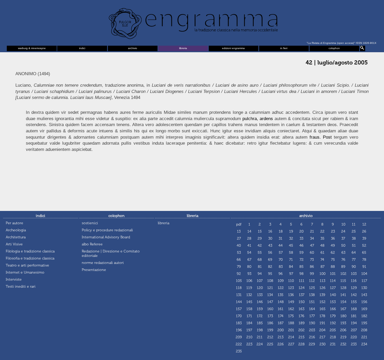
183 (239, 323)
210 (249, 337)
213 (280, 337)
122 (281, 288)
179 (333, 316)
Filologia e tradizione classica (30, 251)
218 (333, 337)
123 (291, 288)
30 (270, 238)
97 (291, 274)
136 (291, 295)
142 (354, 295)
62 (333, 252)
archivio (132, 48)
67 (249, 259)
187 (280, 323)
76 (343, 259)
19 (291, 231)
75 (333, 259)
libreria (183, 48)
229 (312, 344)
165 (322, 309)
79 (239, 266)
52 (364, 245)
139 (322, 295)
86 (312, 266)
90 (354, 266)
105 (239, 281)
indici (82, 48)
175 (291, 316)
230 (322, 344)
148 (281, 302)
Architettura (16, 237)
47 (312, 245)
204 (322, 330)
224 (260, 344)
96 (280, 274)
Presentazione (94, 270)
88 (333, 266)
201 (291, 330)
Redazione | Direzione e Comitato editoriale (111, 253)
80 (249, 266)
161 (280, 309)
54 (249, 252)
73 (312, 259)
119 (249, 288)
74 (322, 259)
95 (270, 274)
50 (343, 245)
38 (354, 238)
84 (291, 266)
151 (312, 302)
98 (301, 274)
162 (291, 309)
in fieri (283, 48)
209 (239, 337)
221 (364, 337)
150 (302, 302)
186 (270, 323)
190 (312, 323)
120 (260, 288)
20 (301, 231)
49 (333, 245)
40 (239, 245)
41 (249, 245)
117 (364, 281)
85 (301, 266)
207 (354, 330)
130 (364, 288)
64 (354, 252)
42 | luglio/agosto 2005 (337, 62)
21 (312, 231)
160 (270, 309)
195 (364, 323)
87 (322, 266)
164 (312, 309)
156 (364, 302)
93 (249, 274)
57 (281, 252)
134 (270, 295)
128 (343, 288)
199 (270, 330)
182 (364, 316)
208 (364, 330)
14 (249, 231)
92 (239, 274)
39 (364, 238)
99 (312, 274)
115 (343, 281)
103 (354, 274)
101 (333, 274)
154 (343, 302)
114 (333, 281)
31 (280, 238)
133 (260, 295)
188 (291, 323)
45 (291, 245)
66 (239, 259)
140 (333, 295)
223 (249, 344)
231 (333, 344)
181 (354, 316)
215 (302, 337)
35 (322, 238)
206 (343, 330)
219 (343, 337)
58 (291, 252)
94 (260, 274)
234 (364, 344)
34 (312, 238)
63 (343, 252)
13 (239, 231)
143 (364, 295)
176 (301, 316)
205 (333, 330)
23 (333, 231)
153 (333, 302)
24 (343, 231)
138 (312, 295)
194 (354, 323)
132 (249, 295)
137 (301, 295)
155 (354, 302)
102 (343, 274)
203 (312, 330)
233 (354, 344)
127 (333, 288)
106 (249, 281)
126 (322, 288)
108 (270, 281)
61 (322, 252)
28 (249, 238)
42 (260, 245)
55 (260, 252)
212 (270, 337)
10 (343, 224)
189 (302, 323)
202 (301, 330)
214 (291, 337)
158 (249, 309)
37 (343, 238)
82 (270, 266)
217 (322, 337)
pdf (238, 224)
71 (291, 259)
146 (260, 302)
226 (280, 344)
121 (270, 288)
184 (249, 323)
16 (270, 231)
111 (301, 281)
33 (301, 238)
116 (354, 281)
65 (364, 252)
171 (249, 316)
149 (291, 302)
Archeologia (16, 230)
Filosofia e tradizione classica (30, 258)
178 (322, 316)
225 (270, 344)
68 (260, 259)
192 (333, 323)
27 (239, 238)
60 (312, 252)
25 (354, 231)
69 (270, 259)
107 (260, 281)
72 (302, 259)
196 (239, 330)
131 (239, 295)
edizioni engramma (233, 48)
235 (239, 351)
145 (249, 302)
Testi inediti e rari (21, 286)
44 (280, 245)
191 (322, 323)
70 (281, 259)
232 (343, 344)
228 (301, 344)
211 (260, 337)
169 (364, 309)
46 (301, 245)
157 (239, 309)
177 (312, 316)
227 (291, 344)
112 (312, 281)
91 (364, 266)
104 (364, 274)
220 (354, 337)
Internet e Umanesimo (25, 272)
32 (291, 238)
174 (280, 316)
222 (239, 344)
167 (343, 309)
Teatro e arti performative (27, 265)
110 (291, 281)
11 (354, 224)
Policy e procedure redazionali (107, 230)
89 (343, 266)
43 (270, 245)
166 (333, 309)
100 (322, 274)
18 (281, 231)
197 (249, 330)
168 (354, 309)
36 (333, 238)
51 (354, 245)
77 (354, 259)
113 (322, 281)
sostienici (90, 223)
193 (343, 323)
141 (343, 295)
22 (322, 231)
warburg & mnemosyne (32, 48)
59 (301, 252)
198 (260, 330)
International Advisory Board (106, 237)
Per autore (14, 223)
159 (260, 309)
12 (364, 224)
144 (239, 302)
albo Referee (92, 244)
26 (364, 231)
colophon (334, 48)
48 (322, 245)
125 (312, 288)
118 (239, 288)
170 (239, 316)
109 (281, 281)
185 (260, 323)
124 (302, 288)
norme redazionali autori (103, 263)
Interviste (14, 279)
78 (364, 259)
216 (312, 337)
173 (270, 316)
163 (301, 309)
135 (280, 295)
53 (239, 252)
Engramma (192, 22)
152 (322, 302)
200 (280, 330)
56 (270, 252)
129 (354, 288)
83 (281, 266)
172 (260, 316)
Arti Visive (14, 244)
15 (260, 231)
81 (260, 266)
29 (260, 238)
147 (270, 302)
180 (343, 316)
